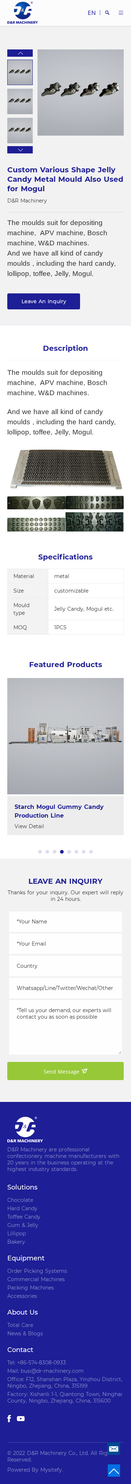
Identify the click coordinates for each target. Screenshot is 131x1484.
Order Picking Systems (37, 1271)
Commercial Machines (36, 1279)
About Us (22, 1312)
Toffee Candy (23, 1217)
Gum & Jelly (22, 1225)
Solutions (22, 1187)
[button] (20, 53)
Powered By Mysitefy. (35, 1470)
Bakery (16, 1242)
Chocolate (20, 1200)
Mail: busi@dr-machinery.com (45, 1371)
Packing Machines (30, 1287)
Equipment (25, 1258)
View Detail (29, 826)
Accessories (22, 1296)
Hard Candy (22, 1208)
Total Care (20, 1325)
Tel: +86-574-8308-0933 (36, 1362)
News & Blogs (25, 1333)
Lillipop (16, 1233)
